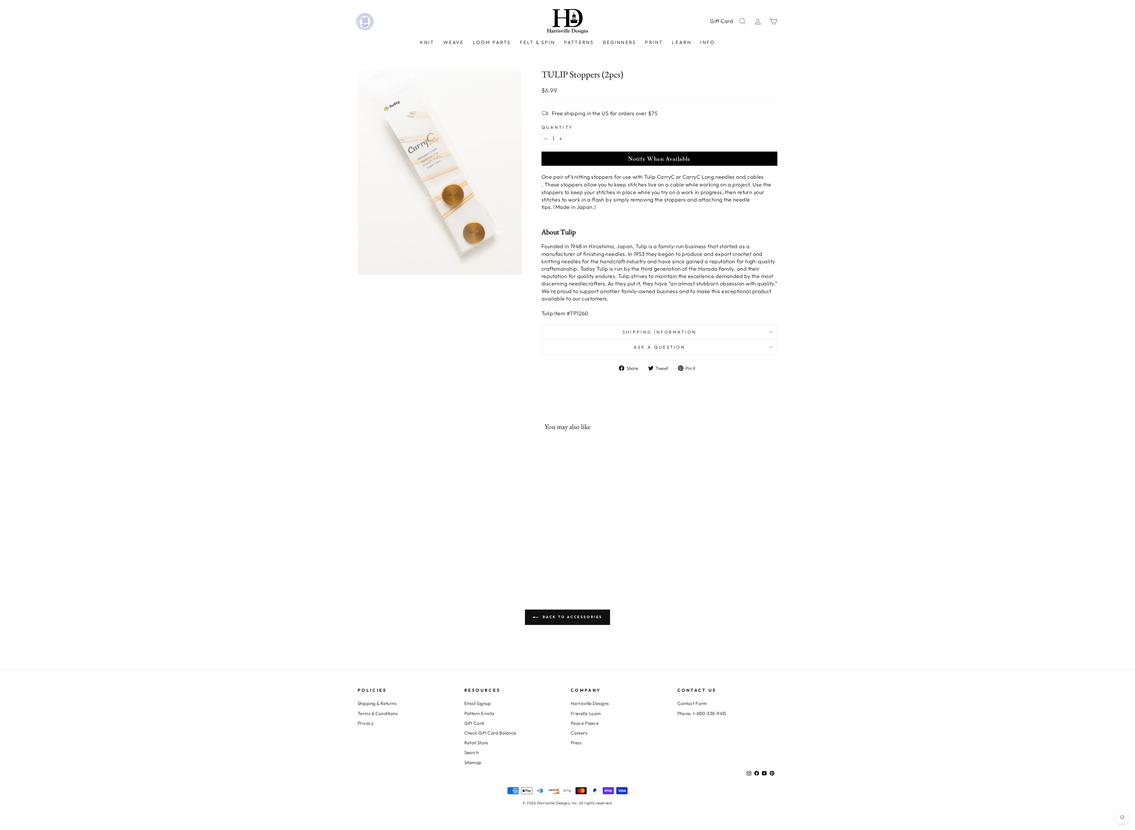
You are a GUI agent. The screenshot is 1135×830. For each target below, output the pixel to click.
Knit (427, 42)
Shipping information (659, 332)
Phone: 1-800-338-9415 (701, 713)
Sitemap (472, 762)
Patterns (579, 42)
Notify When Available (659, 158)
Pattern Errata (479, 713)
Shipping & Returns (377, 703)
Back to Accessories (571, 617)
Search (471, 752)
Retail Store (476, 742)
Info (707, 42)
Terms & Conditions (378, 713)
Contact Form (692, 703)
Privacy (366, 723)
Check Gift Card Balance (490, 733)
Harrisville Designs (590, 703)
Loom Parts (492, 42)
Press (576, 742)
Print (654, 42)
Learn (681, 42)
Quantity (557, 127)
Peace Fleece (585, 723)
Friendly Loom (586, 713)
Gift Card (721, 21)
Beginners (619, 42)
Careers (579, 733)
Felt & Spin (537, 42)
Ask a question (659, 347)
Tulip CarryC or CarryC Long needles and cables (704, 176)
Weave (453, 42)
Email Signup (477, 703)
